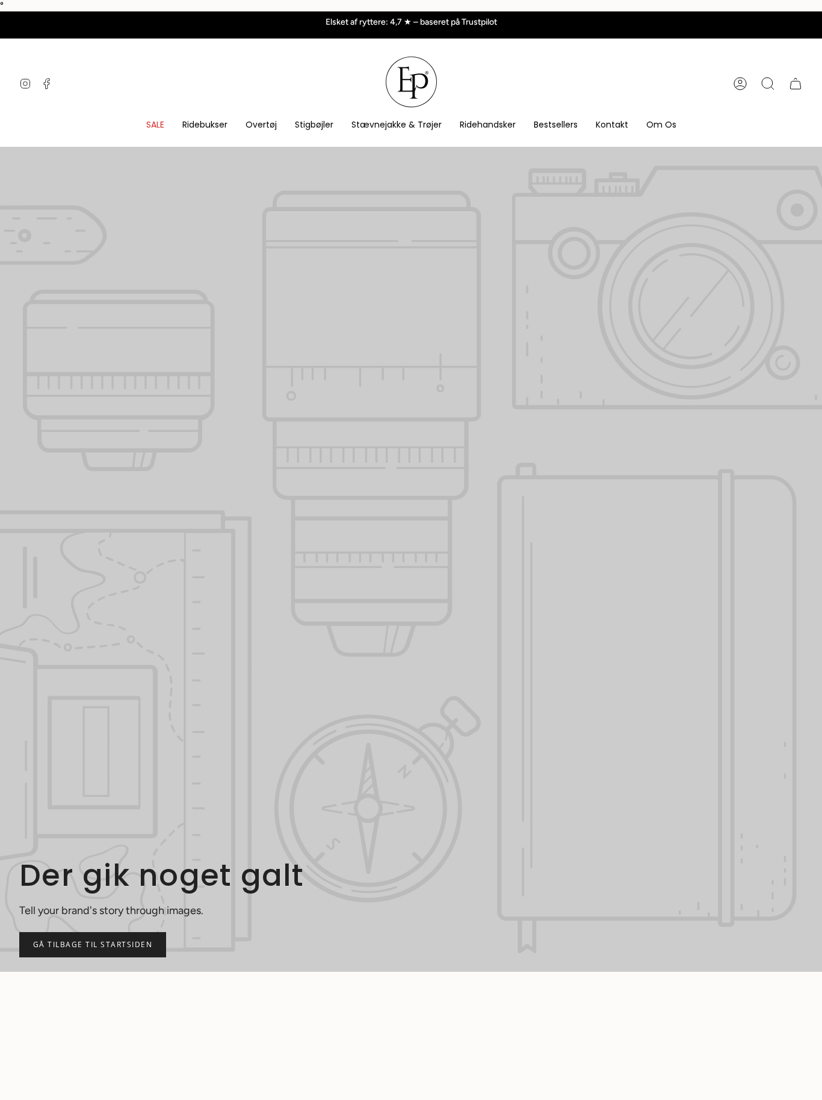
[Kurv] (795, 83)
